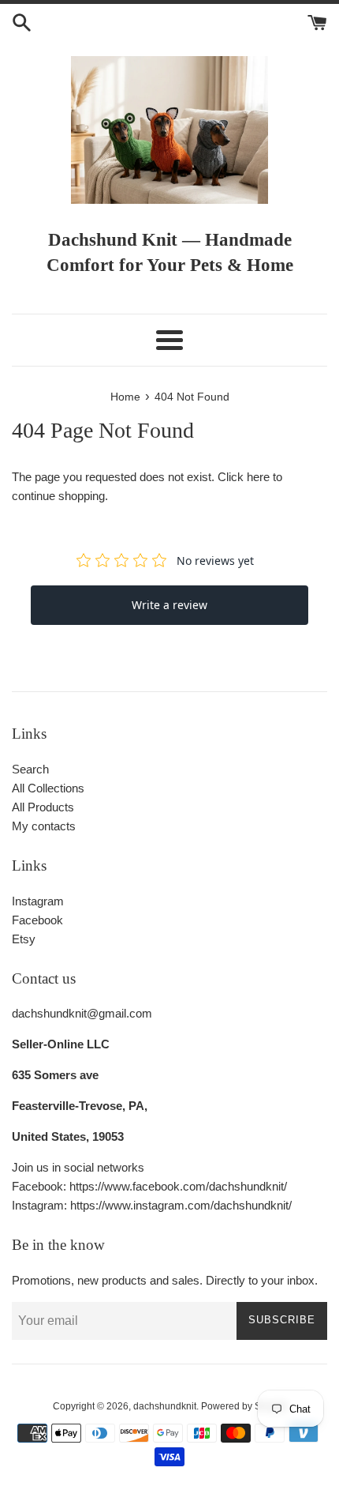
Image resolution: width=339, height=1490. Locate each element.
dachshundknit (164, 1406)
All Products (43, 807)
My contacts (44, 826)
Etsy (23, 939)
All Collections (48, 788)
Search (30, 769)
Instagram (38, 901)
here (258, 476)
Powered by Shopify (244, 1406)
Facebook (37, 920)
